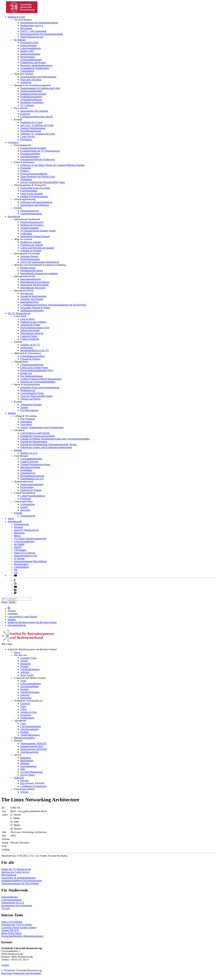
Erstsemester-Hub (29, 42)
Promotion (25, 168)
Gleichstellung (27, 504)
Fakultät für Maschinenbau (33, 441)
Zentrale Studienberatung (33, 128)
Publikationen (27, 717)
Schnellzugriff (15, 521)
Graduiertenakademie (31, 213)
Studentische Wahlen (30, 490)
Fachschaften (27, 487)
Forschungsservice (29, 210)
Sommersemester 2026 (31, 746)
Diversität (25, 510)
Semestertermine (28, 45)
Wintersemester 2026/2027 (33, 743)
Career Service (27, 136)
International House (30, 467)
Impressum (6, 973)
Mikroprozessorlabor (24, 737)
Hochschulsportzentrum (32, 475)
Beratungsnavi (27, 56)
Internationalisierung (30, 279)
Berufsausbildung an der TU (34, 350)
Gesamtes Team (28, 658)
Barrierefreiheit (33, 973)
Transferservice (28, 473)
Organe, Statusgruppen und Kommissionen (42, 427)
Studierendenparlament (31, 484)
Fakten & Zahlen (28, 336)
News (17, 652)
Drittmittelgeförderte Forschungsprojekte (21, 880)
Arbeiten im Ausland (30, 250)
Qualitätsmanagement (31, 96)
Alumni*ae (25, 82)
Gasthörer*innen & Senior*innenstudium (40, 379)
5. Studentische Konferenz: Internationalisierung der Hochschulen (53, 304)
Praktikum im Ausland (31, 245)
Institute (18, 450)
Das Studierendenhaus (31, 376)
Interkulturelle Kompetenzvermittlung (39, 273)
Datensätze (25, 697)
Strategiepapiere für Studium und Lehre (40, 88)
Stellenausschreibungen (32, 310)
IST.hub (24, 792)
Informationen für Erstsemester (16, 905)
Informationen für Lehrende (34, 111)
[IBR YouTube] (15, 575)
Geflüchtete (26, 233)
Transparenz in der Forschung (35, 188)
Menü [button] (4, 602)
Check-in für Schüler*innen (34, 367)
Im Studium (20, 39)
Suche (11, 518)
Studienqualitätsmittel (31, 91)
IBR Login (6, 644)
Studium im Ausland (30, 242)
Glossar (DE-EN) (10, 930)
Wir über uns (26, 293)
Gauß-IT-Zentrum (29, 461)
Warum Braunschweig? (32, 36)
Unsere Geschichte (29, 339)
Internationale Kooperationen (35, 282)
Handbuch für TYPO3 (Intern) (16, 924)
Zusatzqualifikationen (31, 59)
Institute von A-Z (28, 453)
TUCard (5, 908)
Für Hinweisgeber (29, 410)
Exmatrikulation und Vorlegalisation (38, 76)
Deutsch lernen (27, 267)
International (14, 216)
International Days (29, 302)
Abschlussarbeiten (29, 686)
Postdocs (24, 170)
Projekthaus (26, 139)
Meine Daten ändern (11, 933)
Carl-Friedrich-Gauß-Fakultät (35, 433)
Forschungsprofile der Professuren (37, 159)
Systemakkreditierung (31, 99)
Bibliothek (25, 757)
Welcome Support (29, 256)
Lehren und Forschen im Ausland (37, 247)
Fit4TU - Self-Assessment (33, 31)
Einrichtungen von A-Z (32, 478)
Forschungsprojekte (30, 153)
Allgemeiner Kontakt (30, 404)
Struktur (12, 413)
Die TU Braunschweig (19, 313)
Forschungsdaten (28, 190)
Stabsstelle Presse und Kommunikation (39, 387)
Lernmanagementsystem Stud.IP (36, 116)
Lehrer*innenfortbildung (32, 495)
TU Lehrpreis (27, 105)
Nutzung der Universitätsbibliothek (37, 381)
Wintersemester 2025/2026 (33, 749)
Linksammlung (21, 567)
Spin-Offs (19, 777)
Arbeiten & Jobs (28, 712)
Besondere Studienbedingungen (36, 65)
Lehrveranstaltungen (30, 48)
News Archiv (27, 675)
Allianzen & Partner (30, 324)
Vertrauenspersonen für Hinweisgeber (20, 883)
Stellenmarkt (26, 347)
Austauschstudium (29, 227)
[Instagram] (15, 584)
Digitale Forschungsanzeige (34, 196)
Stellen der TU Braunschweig (16, 869)
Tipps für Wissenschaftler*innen (36, 396)
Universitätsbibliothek (31, 458)
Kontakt (18, 513)
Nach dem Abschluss (30, 79)
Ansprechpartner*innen (32, 393)
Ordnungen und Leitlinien (33, 322)
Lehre (23, 709)
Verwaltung (26, 424)
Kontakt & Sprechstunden (33, 296)
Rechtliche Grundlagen (32, 102)
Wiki (22, 769)
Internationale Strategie (31, 333)
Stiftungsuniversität (30, 330)
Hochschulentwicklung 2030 (34, 327)
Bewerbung (26, 28)
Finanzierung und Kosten (33, 62)
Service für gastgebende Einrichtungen (39, 262)
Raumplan (25, 663)
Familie (24, 507)
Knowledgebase (28, 766)
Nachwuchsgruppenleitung (33, 173)
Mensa (17, 535)
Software (24, 672)
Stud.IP (17, 547)
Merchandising (8, 875)
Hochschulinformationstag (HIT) (36, 370)
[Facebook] (14, 580)
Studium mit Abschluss (31, 225)
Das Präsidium (27, 418)
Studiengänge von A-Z (31, 25)
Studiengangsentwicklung (33, 93)
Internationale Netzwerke (33, 287)
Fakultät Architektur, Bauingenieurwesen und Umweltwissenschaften (55, 438)
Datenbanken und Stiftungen (34, 205)
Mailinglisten (26, 760)
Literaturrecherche (17, 625)
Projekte (24, 666)
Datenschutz (19, 973)
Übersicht (25, 703)
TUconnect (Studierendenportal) (30, 538)
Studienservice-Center (31, 122)
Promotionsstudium (30, 259)
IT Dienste (19, 558)
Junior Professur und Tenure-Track (37, 176)
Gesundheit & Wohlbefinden (34, 68)
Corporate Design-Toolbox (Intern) (18, 927)
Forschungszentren (29, 156)
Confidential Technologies (33, 786)
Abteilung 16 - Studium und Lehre (37, 133)
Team (23, 680)
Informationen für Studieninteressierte (39, 22)
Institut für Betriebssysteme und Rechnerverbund (32, 622)
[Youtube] (15, 586)
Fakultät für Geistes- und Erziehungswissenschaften (46, 447)
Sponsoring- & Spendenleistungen (18, 877)
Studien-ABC (27, 51)
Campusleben (27, 71)
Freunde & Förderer (30, 359)
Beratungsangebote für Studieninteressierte (41, 34)
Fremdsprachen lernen (31, 270)
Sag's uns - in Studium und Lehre (37, 125)
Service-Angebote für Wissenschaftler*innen (42, 182)
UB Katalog (20, 550)
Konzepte (25, 113)
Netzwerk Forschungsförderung (36, 202)
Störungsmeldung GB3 (25, 555)
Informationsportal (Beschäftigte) (30, 561)
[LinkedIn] (15, 590)
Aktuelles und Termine (31, 299)
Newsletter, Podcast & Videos (35, 307)
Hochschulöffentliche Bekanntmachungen (22, 936)
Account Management (31, 772)
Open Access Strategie (31, 193)
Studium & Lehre (16, 17)
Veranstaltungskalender (32, 364)
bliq (22, 783)
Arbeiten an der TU (30, 344)
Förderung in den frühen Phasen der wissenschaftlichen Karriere (52, 165)
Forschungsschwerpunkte (33, 148)
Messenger (19, 532)
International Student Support (35, 236)
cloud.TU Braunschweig (26, 530)
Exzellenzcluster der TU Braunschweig (40, 150)
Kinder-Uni (26, 373)
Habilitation (26, 179)
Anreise (24, 407)
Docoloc (24, 780)
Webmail (18, 527)
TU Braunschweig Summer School (38, 230)
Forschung (13, 142)
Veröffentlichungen (30, 669)
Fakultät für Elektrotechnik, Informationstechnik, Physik (48, 444)
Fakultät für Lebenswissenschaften (37, 436)
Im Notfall (19, 544)
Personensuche (27, 515)
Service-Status (27, 774)
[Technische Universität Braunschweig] (22, 12)
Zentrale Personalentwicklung (35, 464)
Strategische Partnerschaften (34, 284)
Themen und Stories (30, 398)
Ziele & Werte (27, 319)
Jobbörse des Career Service (15, 872)
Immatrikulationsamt (30, 131)
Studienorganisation (30, 54)
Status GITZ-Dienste (24, 552)
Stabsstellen (26, 421)
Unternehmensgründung (32, 356)
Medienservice (27, 390)
